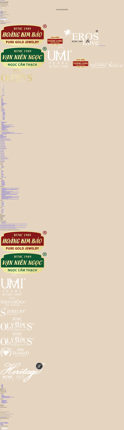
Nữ (3, 86)
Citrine (3, 119)
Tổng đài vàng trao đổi (3, 422)
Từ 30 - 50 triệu (3, 184)
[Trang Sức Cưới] (81, 45)
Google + (3, 15)
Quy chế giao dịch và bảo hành (5, 402)
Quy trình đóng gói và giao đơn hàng (5, 397)
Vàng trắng (3, 203)
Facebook (1, 15)
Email (1, 428)
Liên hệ (2, 106)
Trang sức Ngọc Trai (3, 146)
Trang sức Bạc (3, 198)
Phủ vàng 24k (4, 115)
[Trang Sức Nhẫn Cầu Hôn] (102, 45)
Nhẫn (3, 89)
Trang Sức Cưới (2, 141)
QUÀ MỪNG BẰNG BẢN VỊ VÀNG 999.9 (3, 136)
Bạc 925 (2, 205)
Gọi (0, 423)
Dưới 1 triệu (3, 108)
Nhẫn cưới (3, 174)
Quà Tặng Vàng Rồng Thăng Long (5, 194)
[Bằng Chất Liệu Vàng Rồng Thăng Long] (23, 45)
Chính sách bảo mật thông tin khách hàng (6, 396)
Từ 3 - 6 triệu (3, 109)
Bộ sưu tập (3, 123)
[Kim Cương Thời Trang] (3, 147)
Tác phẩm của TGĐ (4, 129)
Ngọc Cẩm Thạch (2, 143)
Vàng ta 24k (3, 201)
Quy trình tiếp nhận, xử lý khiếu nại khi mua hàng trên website (8, 126)
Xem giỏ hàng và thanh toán (3, 18)
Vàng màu (4, 112)
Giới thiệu (3, 102)
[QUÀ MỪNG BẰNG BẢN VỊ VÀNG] (55, 45)
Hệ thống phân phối (4, 122)
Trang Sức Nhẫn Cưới (4, 188)
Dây (3, 88)
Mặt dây (2, 100)
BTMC (2, 384)
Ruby (3, 117)
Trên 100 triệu (3, 185)
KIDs (2, 167)
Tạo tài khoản (1, 12)
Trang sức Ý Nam (3, 195)
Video (4, 95)
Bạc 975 (4, 114)
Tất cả (2, 179)
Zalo (1, 423)
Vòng (2, 101)
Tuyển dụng (3, 104)
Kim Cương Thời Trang (3, 148)
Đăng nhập (1, 13)
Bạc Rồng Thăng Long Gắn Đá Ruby (5, 189)
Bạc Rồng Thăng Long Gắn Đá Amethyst (6, 196)
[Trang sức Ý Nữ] (2, 152)
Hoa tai (3, 90)
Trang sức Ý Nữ (2, 153)
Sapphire (2, 210)
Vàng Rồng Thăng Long (4, 191)
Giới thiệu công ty (3, 125)
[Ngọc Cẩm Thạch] (2, 142)
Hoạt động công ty (3, 128)
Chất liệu (2, 111)
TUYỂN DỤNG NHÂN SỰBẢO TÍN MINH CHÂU (3, 137)
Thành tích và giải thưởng (4, 103)
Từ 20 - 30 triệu (3, 183)
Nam (3, 85)
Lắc (3, 93)
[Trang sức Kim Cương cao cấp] (3, 157)
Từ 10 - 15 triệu (3, 182)
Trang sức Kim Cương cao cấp (4, 158)
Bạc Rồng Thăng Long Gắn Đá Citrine (6, 197)
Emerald (4, 118)
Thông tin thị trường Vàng (4, 222)
